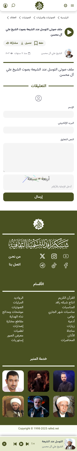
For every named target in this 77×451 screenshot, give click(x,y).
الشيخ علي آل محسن (51, 53)
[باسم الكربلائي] (38, 406)
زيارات (71, 326)
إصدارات (18, 326)
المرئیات (18, 302)
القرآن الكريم (66, 298)
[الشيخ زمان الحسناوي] (13, 406)
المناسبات (68, 307)
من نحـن (15, 256)
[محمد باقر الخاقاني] (38, 381)
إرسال (39, 196)
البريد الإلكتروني (66, 123)
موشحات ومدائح (12, 312)
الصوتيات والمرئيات (45, 17)
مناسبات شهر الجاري (61, 312)
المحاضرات (68, 340)
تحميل (28, 43)
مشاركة (14, 43)
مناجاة (71, 331)
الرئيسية (64, 17)
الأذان (71, 335)
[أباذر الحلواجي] (13, 381)
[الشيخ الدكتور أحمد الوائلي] (64, 406)
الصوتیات (26, 17)
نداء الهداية (16, 316)
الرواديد (18, 298)
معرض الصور (15, 335)
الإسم (71, 107)
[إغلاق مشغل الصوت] (4, 444)
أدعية (71, 321)
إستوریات (17, 340)
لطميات (18, 331)
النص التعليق (67, 139)
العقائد (13, 17)
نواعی (71, 316)
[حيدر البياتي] (64, 381)
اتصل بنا (15, 264)
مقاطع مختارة (14, 321)
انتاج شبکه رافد (65, 302)
